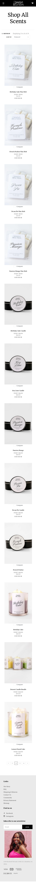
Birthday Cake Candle (18, 331)
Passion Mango (18, 450)
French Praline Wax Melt (18, 151)
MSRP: (16, 94)
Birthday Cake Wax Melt (18, 92)
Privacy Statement (9, 800)
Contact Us (7, 795)
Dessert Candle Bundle (18, 689)
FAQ (4, 789)
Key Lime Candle (18, 390)
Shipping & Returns (10, 792)
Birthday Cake (18, 630)
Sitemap (6, 803)
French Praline (18, 570)
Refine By (7, 33)
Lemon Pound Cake (18, 749)
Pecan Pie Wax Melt (18, 211)
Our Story (6, 786)
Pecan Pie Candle (18, 510)
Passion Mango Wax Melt (18, 271)
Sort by (8, 37)
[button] (3, 3)
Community (7, 797)
